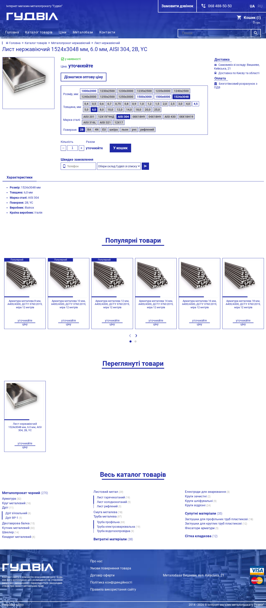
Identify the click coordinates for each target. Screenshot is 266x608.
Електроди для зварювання (207, 492)
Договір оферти (102, 575)
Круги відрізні (198, 505)
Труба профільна (111, 522)
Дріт (8, 507)
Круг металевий (16, 503)
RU (260, 6)
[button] (130, 341)
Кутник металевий (18, 528)
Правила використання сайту (113, 589)
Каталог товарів (39, 32)
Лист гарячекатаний (113, 497)
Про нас (96, 561)
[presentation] (130, 336)
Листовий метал (108, 492)
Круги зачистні (198, 496)
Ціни (62, 32)
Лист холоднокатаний (114, 502)
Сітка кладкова (201, 536)
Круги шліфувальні (201, 501)
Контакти (107, 32)
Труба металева (108, 516)
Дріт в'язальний (18, 513)
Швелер (10, 532)
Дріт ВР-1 (13, 517)
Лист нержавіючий (107, 43)
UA (252, 6)
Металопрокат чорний (25, 493)
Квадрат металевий (18, 537)
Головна (12, 32)
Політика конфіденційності (111, 582)
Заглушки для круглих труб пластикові (216, 523)
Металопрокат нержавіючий (70, 43)
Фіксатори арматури (201, 528)
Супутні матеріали (203, 513)
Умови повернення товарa (110, 568)
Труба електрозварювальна (118, 526)
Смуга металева (108, 512)
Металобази (83, 32)
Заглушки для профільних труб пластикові (219, 519)
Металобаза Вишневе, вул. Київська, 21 (193, 575)
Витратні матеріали (113, 539)
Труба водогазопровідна (115, 531)
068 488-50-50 (220, 6)
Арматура (11, 498)
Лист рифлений (109, 506)
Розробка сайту (13, 604)
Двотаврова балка (18, 523)
